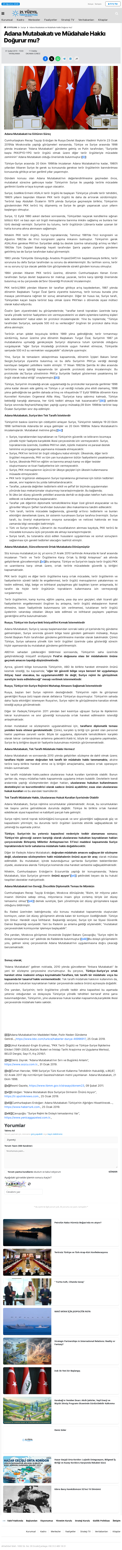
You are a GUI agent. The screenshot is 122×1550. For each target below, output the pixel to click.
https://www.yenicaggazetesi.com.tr (27, 1117)
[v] (43, 561)
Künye (90, 4)
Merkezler (34, 20)
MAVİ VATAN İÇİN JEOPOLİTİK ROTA (72, 1311)
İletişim (98, 4)
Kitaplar (103, 20)
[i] (83, 157)
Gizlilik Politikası (101, 1520)
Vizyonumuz (46, 1520)
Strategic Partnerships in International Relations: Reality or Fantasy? (84, 1343)
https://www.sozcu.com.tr (20, 1064)
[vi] (73, 875)
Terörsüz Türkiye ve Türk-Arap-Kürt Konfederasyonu (81, 1252)
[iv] (59, 430)
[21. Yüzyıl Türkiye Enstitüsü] (3, 1520)
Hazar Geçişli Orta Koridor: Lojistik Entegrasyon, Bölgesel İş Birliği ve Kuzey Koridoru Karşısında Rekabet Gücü (85, 1461)
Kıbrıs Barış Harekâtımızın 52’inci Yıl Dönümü (77, 1489)
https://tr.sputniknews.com (21, 1096)
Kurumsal (7, 20)
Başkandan (31, 1520)
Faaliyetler (50, 20)
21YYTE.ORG (12, 27)
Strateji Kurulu (82, 1520)
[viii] (84, 938)
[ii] (56, 377)
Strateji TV (67, 20)
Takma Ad (9, 1130)
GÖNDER (113, 1171)
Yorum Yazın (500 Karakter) (18, 1145)
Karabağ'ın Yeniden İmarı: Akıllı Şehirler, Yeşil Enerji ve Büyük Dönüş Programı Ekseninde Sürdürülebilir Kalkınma (84, 1402)
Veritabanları (86, 20)
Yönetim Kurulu (64, 1520)
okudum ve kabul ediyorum (34, 1171)
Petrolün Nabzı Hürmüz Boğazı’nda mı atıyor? (77, 1222)
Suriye (23, 27)
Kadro (20, 20)
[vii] (30, 901)
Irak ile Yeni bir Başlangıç (67, 1370)
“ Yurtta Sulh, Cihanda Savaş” (69, 1281)
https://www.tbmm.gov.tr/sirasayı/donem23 (56, 1085)
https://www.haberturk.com (22, 1106)
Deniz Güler (60, 1430)
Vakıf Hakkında (15, 1520)
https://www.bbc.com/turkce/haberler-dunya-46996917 (51, 1038)
